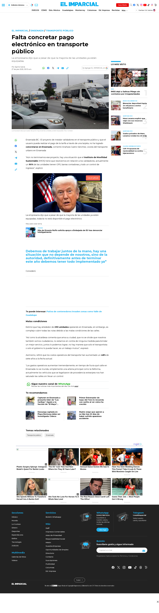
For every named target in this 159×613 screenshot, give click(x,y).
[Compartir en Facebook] (48, 68)
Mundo (15, 521)
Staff (47, 528)
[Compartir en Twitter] (53, 68)
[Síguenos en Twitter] (138, 4)
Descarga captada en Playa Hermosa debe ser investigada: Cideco (49, 414)
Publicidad (50, 564)
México (15, 517)
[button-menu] (3, 5)
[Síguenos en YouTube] (145, 4)
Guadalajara (67, 10)
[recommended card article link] (30, 232)
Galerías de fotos (19, 557)
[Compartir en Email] (62, 68)
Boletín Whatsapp (53, 517)
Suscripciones (51, 560)
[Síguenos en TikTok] (148, 4)
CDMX (44, 10)
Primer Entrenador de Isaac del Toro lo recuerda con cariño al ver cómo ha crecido (91, 401)
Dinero (14, 528)
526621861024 (103, 515)
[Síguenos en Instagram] (141, 4)
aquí (76, 386)
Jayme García (20, 67)
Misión (48, 542)
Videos (14, 560)
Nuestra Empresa (53, 546)
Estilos (14, 538)
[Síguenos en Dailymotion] (155, 4)
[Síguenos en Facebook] (134, 4)
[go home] (19, 583)
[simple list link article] (129, 78)
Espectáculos (17, 535)
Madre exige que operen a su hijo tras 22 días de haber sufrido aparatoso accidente (91, 415)
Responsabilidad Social (55, 539)
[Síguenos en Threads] (152, 4)
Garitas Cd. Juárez (146, 10)
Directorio (50, 553)
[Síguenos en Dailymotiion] (146, 567)
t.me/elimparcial (139, 515)
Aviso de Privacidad (54, 535)
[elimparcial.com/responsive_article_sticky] (157, 601)
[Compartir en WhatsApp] (43, 68)
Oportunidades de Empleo (57, 550)
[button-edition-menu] (137, 10)
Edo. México (54, 10)
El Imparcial (20, 30)
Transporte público (59, 30)
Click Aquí (102, 530)
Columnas (92, 10)
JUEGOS (35, 10)
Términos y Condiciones (129, 556)
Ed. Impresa (104, 10)
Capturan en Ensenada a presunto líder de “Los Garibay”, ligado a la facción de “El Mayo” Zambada (49, 402)
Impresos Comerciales (55, 532)
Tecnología (16, 542)
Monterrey (80, 10)
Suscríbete (122, 5)
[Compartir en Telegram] (57, 68)
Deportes (16, 531)
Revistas (116, 10)
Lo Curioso (16, 524)
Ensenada (37, 30)
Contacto (49, 557)
